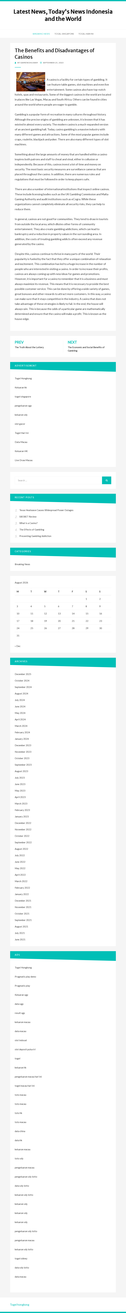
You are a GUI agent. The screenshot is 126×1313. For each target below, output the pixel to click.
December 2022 (23, 823)
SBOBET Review (27, 516)
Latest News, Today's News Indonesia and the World (63, 15)
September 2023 (23, 764)
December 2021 (23, 900)
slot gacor (20, 423)
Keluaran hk (21, 387)
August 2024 (21, 693)
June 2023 (20, 784)
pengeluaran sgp (23, 405)
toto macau (20, 1103)
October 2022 (22, 835)
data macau (20, 1276)
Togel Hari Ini (86, 34)
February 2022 (22, 887)
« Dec (17, 646)
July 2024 (20, 700)
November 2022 (23, 829)
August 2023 (21, 771)
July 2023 (20, 777)
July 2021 (20, 933)
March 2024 (21, 725)
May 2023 (20, 790)
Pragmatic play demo (25, 976)
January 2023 (22, 816)
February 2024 (22, 732)
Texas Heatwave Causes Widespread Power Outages (46, 510)
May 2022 (20, 868)
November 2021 (23, 907)
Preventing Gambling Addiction (35, 536)
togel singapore (23, 396)
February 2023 (22, 810)
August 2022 (21, 848)
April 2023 (20, 797)
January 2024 (22, 738)
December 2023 (23, 745)
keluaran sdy (21, 414)
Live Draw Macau (24, 460)
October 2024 (22, 680)
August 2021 (21, 926)
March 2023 (21, 803)
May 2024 (20, 713)
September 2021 (23, 920)
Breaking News (41, 34)
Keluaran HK (21, 451)
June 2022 (20, 861)
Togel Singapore (64, 34)
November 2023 (23, 751)
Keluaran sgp (21, 994)
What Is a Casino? (28, 523)
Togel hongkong (19, 1304)
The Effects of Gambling (31, 529)
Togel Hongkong (23, 378)
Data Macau (21, 442)
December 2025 (23, 674)
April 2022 (20, 874)
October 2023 (22, 758)
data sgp (19, 1003)
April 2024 (20, 719)
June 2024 (20, 706)
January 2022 (22, 894)
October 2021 (22, 913)
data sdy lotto (22, 1267)
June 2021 (20, 939)
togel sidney (21, 1258)
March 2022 (21, 881)
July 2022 (20, 855)
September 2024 (23, 687)
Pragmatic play (22, 985)
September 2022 (23, 842)
